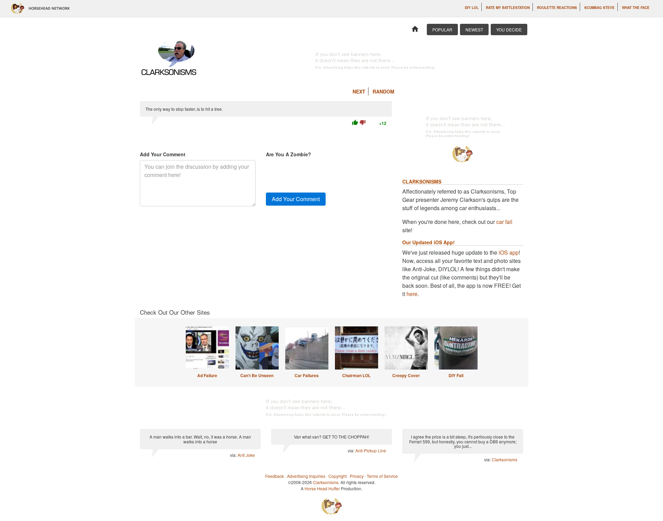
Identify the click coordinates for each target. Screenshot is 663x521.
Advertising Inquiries (306, 476)
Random (383, 91)
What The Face (636, 7)
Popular (442, 29)
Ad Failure (207, 375)
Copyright (337, 476)
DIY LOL (472, 7)
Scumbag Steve (599, 7)
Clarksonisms (504, 459)
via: (234, 455)
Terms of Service (382, 476)
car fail (504, 222)
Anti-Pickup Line (370, 450)
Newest (474, 29)
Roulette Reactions (557, 7)
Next (359, 91)
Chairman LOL (356, 375)
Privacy (357, 476)
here (411, 294)
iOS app (509, 252)
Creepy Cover (406, 375)
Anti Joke (246, 455)
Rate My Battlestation (508, 7)
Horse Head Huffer (322, 488)
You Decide (509, 29)
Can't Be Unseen (256, 375)
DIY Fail (456, 375)
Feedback (274, 476)
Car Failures (307, 375)
